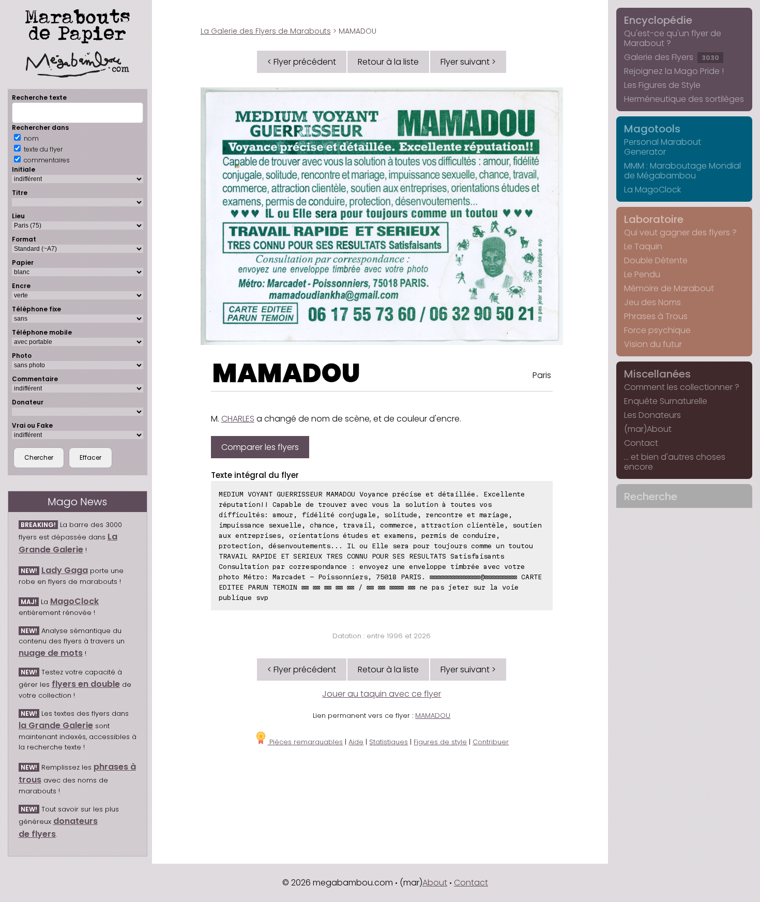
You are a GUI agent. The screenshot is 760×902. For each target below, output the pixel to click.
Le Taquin (643, 246)
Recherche (650, 496)
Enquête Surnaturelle (665, 401)
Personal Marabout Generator (662, 147)
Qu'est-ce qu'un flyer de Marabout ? (672, 38)
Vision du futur (653, 344)
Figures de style (440, 742)
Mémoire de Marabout (669, 288)
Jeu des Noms (652, 302)
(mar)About (648, 429)
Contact (641, 443)
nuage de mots (51, 653)
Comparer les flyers (260, 447)
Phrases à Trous (656, 316)
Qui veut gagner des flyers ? (680, 232)
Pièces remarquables (305, 742)
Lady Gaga (64, 570)
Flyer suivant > (468, 62)
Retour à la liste (388, 62)
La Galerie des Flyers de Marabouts (266, 31)
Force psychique (657, 330)
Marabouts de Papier (77, 24)
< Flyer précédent (301, 62)
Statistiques (388, 742)
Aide (355, 742)
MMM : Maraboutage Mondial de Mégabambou (682, 171)
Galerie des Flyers (671, 57)
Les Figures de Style (662, 85)
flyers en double (86, 684)
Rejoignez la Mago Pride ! (674, 71)
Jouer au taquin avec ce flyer (381, 694)
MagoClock (74, 601)
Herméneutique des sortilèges (684, 99)
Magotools (652, 129)
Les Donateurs (652, 415)
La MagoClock (652, 190)
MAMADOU (286, 373)
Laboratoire (653, 219)
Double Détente (656, 260)
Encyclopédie (658, 20)
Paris (542, 375)
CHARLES (237, 419)
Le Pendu (642, 274)
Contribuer (491, 742)
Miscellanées (657, 374)
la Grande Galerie (56, 725)
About (434, 883)
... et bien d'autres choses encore (674, 462)
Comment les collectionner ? (681, 387)
